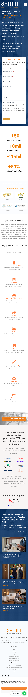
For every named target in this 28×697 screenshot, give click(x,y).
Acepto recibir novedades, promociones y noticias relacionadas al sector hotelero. (13, 104)
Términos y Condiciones (14, 656)
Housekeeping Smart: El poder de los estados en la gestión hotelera (13, 582)
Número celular (7, 81)
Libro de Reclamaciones (14, 660)
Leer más (5, 560)
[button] (26, 678)
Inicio (14, 649)
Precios (14, 651)
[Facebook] (2, 676)
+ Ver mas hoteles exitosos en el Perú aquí (14, 188)
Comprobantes (14, 654)
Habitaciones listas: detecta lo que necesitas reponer (13, 607)
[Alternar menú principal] (25, 4)
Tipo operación (7, 97)
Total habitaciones (8, 92)
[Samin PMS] (9, 4)
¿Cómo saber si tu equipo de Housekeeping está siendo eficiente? (12, 556)
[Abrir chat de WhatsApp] (24, 693)
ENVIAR (7, 119)
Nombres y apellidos (8, 71)
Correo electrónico (8, 76)
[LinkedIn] (9, 676)
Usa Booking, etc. (7, 86)
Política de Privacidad (14, 658)
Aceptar (14, 688)
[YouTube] (5, 676)
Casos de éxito (14, 653)
